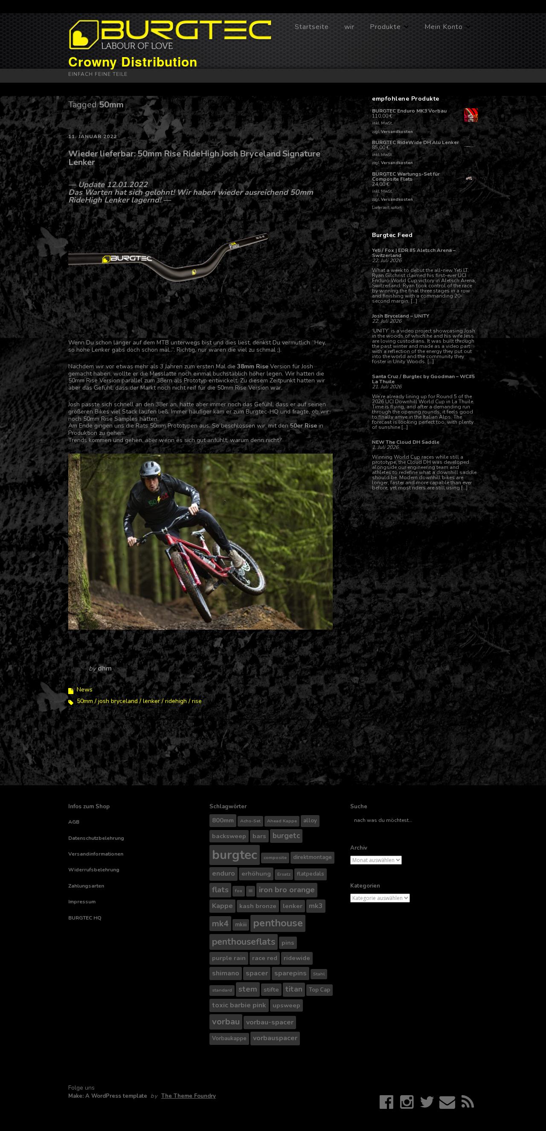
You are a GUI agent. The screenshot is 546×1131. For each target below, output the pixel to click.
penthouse (278, 923)
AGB (73, 822)
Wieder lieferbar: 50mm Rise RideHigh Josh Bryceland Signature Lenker (194, 158)
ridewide (297, 958)
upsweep (286, 1005)
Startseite (312, 27)
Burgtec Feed (392, 235)
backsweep (229, 836)
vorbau (226, 1021)
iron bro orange (287, 890)
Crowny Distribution (132, 61)
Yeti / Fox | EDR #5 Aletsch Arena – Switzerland (414, 253)
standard (222, 990)
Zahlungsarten (86, 885)
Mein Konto (443, 27)
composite (275, 857)
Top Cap (319, 990)
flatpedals (310, 874)
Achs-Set (250, 821)
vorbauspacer (275, 1038)
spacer (257, 973)
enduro (223, 873)
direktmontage (312, 857)
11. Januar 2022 (92, 136)
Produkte (385, 27)
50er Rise (304, 426)
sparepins (290, 973)
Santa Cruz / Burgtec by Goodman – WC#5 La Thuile (423, 379)
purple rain (229, 958)
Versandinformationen (95, 853)
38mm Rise (252, 366)
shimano (225, 973)
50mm (85, 701)
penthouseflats (243, 942)
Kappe (222, 906)
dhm (105, 668)
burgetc (286, 836)
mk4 (220, 923)
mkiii (241, 925)
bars (259, 836)
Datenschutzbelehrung (96, 838)
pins (288, 942)
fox (238, 891)
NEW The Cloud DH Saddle (405, 442)
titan (293, 989)
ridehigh (176, 701)
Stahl (319, 974)
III (251, 891)
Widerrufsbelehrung (93, 869)
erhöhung (256, 873)
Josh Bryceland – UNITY (400, 315)
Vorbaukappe (229, 1038)
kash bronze (257, 906)
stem (247, 989)
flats (220, 890)
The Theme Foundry (188, 1096)
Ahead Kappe (282, 821)
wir (349, 27)
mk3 (316, 906)
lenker (151, 701)
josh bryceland (118, 701)
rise (197, 701)
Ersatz (283, 874)
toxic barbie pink (239, 1005)
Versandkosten (397, 131)
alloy (310, 820)
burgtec (234, 854)
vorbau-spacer (269, 1022)
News (85, 690)
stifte (271, 989)
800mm (223, 820)
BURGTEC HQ (85, 917)
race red (264, 958)
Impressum (82, 901)
